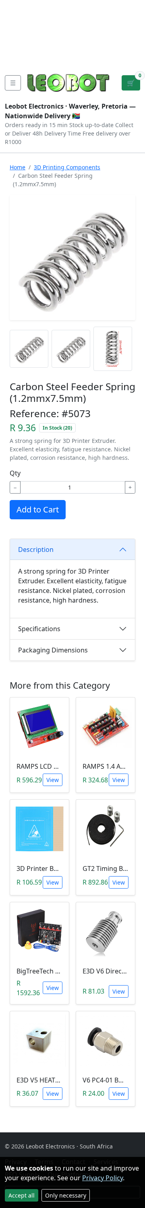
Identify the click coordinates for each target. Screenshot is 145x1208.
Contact (18, 32)
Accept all (21, 1195)
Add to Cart (38, 509)
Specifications (39, 628)
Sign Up (132, 32)
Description (36, 549)
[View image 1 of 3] (29, 349)
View (52, 780)
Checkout (72, 32)
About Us (20, 19)
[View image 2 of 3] (71, 349)
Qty (15, 473)
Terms (47, 58)
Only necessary (65, 1195)
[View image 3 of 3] (112, 349)
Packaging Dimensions (53, 650)
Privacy (17, 58)
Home (17, 167)
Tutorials (19, 6)
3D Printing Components (67, 167)
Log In (106, 32)
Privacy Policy (102, 1177)
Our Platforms (28, 45)
